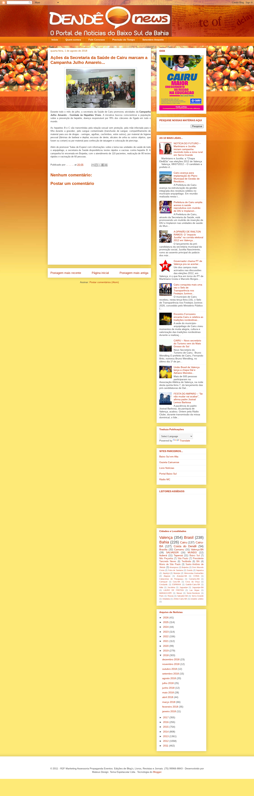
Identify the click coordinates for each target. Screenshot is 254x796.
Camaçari (163, 582)
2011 (166, 745)
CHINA (196, 576)
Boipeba (185, 567)
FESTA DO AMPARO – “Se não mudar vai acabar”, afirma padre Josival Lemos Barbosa (188, 398)
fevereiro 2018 (170, 706)
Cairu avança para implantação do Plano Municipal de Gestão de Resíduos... (187, 177)
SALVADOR (172, 552)
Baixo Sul (195, 555)
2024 (166, 626)
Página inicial (100, 273)
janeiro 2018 (169, 711)
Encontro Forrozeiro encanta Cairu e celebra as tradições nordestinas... (188, 317)
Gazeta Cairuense (169, 462)
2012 (166, 741)
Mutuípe (176, 573)
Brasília (163, 549)
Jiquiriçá (166, 573)
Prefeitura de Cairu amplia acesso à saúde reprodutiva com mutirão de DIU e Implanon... (188, 206)
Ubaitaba (166, 599)
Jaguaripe (184, 587)
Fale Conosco (96, 39)
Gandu (189, 570)
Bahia (164, 542)
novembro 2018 (171, 664)
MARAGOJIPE (165, 593)
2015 (166, 726)
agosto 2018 (169, 678)
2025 (166, 622)
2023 (166, 631)
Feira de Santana (175, 570)
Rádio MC (164, 479)
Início (54, 39)
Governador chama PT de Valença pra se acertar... (188, 262)
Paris (161, 596)
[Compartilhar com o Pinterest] (106, 165)
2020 (166, 646)
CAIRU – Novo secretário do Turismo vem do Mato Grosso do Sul (187, 343)
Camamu (179, 549)
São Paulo (183, 558)
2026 (166, 617)
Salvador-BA (182, 596)
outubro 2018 (170, 669)
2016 (166, 722)
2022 (166, 636)
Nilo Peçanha (166, 558)
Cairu (183, 542)
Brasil (189, 537)
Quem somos (73, 39)
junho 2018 (168, 687)
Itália (161, 587)
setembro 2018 (171, 673)
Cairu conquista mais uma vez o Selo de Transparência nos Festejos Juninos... (188, 289)
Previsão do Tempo (123, 39)
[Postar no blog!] (96, 165)
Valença (166, 537)
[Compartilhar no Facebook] (103, 165)
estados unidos (197, 599)
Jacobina (171, 587)
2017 (166, 717)
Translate (185, 440)
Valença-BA (197, 549)
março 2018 (169, 702)
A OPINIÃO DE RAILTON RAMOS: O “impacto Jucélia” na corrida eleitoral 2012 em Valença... (188, 236)
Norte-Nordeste (193, 593)
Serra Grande (198, 596)
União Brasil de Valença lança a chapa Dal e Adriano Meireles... (187, 370)
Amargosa (174, 567)
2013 (166, 736)
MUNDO (192, 552)
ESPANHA (176, 584)
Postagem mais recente (65, 273)
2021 (166, 641)
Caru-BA (176, 582)
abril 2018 (168, 697)
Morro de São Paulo (170, 564)
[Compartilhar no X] (99, 165)
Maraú (179, 593)
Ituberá (163, 555)
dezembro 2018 (171, 659)
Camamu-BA (194, 579)
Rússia (170, 596)
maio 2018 (168, 692)
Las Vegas (195, 590)
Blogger (157, 772)
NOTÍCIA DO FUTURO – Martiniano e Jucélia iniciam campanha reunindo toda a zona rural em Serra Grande (188, 149)
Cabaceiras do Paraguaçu (171, 579)
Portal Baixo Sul (168, 473)
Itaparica (200, 570)
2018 (166, 655)
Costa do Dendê (185, 546)
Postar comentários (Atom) (104, 282)
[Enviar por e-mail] (93, 165)
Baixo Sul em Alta (168, 456)
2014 (166, 731)
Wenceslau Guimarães (194, 573)
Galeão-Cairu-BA (193, 584)
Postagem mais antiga (134, 273)
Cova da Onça (192, 582)
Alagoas (167, 576)
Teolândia (186, 561)
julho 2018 (168, 683)
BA (198, 561)
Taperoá (178, 555)
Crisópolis (163, 584)
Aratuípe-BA (182, 576)
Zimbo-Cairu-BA (180, 599)
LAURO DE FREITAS (173, 590)
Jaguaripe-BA (198, 587)
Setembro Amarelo (153, 39)
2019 (166, 650)
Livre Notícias (166, 468)
